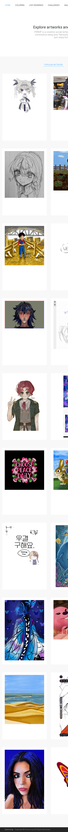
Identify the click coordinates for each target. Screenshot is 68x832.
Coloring (20, 5)
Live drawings (36, 5)
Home (7, 5)
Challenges (53, 5)
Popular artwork (53, 65)
